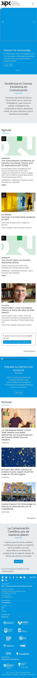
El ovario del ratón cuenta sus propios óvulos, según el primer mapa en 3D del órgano (17, 471)
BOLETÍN (33, 577)
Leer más (8, 65)
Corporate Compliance (27, 674)
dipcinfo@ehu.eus (7, 597)
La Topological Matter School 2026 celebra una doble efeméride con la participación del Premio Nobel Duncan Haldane (17, 435)
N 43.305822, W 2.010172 (8, 593)
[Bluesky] (6, 577)
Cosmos (3, 611)
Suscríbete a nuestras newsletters (17, 342)
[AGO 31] (18, 245)
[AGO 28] (18, 202)
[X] (9, 577)
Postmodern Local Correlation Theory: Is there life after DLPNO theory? (17, 310)
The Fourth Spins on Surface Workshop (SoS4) (15, 261)
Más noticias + (31, 518)
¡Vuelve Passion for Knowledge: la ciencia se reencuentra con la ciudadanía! (18, 506)
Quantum (4, 605)
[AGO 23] (18, 146)
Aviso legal (10, 672)
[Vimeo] (24, 577)
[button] (3, 22)
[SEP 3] (18, 293)
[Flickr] (2, 580)
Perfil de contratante (23, 672)
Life (2, 609)
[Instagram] (17, 577)
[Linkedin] (2, 577)
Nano (3, 607)
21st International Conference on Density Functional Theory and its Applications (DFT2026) (17, 163)
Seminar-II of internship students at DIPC (18, 218)
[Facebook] (13, 577)
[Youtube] (20, 577)
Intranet (15, 674)
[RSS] (6, 580)
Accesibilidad (6, 674)
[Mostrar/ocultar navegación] (32, 4)
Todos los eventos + (30, 351)
